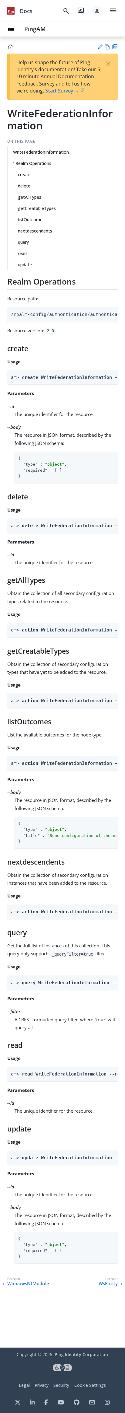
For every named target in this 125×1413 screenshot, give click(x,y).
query (23, 242)
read (22, 253)
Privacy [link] (42, 1385)
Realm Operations (33, 163)
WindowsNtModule (28, 1283)
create (24, 174)
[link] (11, 11)
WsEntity (108, 1283)
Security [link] (61, 1385)
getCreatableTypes (37, 208)
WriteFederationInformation (41, 152)
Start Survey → (62, 90)
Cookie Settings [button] (90, 1385)
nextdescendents (35, 231)
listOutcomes (31, 219)
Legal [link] (24, 1385)
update (25, 265)
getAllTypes (29, 197)
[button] (96, 11)
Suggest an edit (100, 47)
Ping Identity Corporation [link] (81, 1354)
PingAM (35, 29)
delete (24, 186)
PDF (115, 47)
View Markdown (107, 47)
